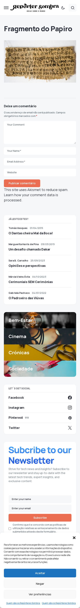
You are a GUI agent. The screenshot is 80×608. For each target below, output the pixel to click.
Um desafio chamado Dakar (29, 249)
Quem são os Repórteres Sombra (23, 603)
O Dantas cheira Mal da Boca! (31, 233)
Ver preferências (40, 594)
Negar (40, 584)
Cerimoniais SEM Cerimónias (31, 282)
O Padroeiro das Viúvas (26, 298)
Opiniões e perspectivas (27, 266)
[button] (74, 537)
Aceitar (40, 573)
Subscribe (40, 517)
